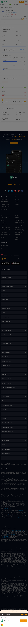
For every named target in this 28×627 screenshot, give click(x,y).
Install (23, 620)
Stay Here (23, 625)
